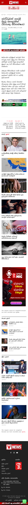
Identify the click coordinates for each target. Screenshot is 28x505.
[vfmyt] (14, 8)
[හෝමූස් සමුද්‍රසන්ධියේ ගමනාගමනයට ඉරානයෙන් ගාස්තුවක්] (14, 165)
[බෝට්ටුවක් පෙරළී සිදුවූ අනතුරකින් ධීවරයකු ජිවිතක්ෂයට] (14, 38)
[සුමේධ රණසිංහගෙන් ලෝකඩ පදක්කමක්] (14, 389)
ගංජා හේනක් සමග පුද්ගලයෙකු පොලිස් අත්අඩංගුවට (11, 216)
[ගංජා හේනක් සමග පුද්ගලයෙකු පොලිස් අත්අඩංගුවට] (14, 206)
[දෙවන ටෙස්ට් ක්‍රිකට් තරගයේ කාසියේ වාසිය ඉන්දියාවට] (14, 367)
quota (17, 312)
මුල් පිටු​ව (4, 14)
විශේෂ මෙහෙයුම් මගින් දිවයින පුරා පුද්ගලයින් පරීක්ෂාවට (13, 195)
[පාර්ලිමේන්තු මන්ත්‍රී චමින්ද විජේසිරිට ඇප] (14, 144)
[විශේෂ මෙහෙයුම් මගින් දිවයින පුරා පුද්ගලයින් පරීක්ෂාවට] (14, 186)
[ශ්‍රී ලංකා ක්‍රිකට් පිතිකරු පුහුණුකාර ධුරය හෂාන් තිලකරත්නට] (14, 412)
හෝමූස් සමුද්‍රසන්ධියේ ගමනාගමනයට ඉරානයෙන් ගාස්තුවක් (13, 175)
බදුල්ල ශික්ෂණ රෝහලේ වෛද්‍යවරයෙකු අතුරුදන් (9, 237)
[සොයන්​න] (25, 2)
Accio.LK (18, 497)
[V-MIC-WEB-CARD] (14, 286)
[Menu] (3, 2)
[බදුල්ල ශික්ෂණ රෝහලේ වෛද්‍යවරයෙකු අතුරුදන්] (14, 227)
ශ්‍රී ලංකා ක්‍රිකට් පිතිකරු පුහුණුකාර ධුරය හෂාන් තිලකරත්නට (13, 422)
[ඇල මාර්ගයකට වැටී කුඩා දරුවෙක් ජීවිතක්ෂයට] (14, 248)
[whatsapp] (14, 104)
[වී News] (14, 2)
